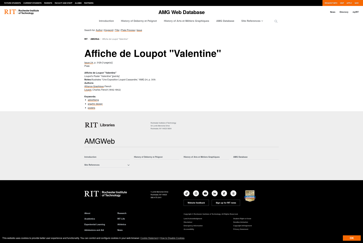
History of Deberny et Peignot (139, 21)
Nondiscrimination (240, 222)
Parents (48, 3)
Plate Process (128, 30)
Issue (139, 30)
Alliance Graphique (94, 86)
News (332, 11)
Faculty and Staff (63, 3)
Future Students (12, 3)
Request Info (331, 3)
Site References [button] (250, 21)
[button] (276, 21)
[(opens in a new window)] (187, 193)
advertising (93, 99)
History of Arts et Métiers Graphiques (186, 21)
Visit (342, 3)
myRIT (356, 11)
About (87, 213)
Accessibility (189, 229)
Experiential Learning (94, 224)
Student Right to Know (242, 218)
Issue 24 (88, 62)
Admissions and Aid (94, 230)
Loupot (87, 89)
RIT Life (121, 218)
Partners (88, 3)
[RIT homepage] (21, 11)
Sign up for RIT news (226, 202)
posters (91, 107)
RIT (86, 39)
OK (352, 238)
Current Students (32, 3)
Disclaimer (188, 222)
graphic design (95, 103)
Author (99, 30)
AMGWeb (94, 39)
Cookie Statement (149, 238)
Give (357, 3)
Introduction (106, 21)
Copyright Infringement (242, 225)
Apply (349, 3)
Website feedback (196, 202)
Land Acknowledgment (193, 218)
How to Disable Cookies (172, 238)
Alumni (78, 3)
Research (121, 213)
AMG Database (225, 21)
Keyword (108, 30)
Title (117, 30)
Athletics (121, 224)
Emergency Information (193, 225)
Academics (89, 218)
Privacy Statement (240, 229)
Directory (344, 11)
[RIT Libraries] (100, 125)
